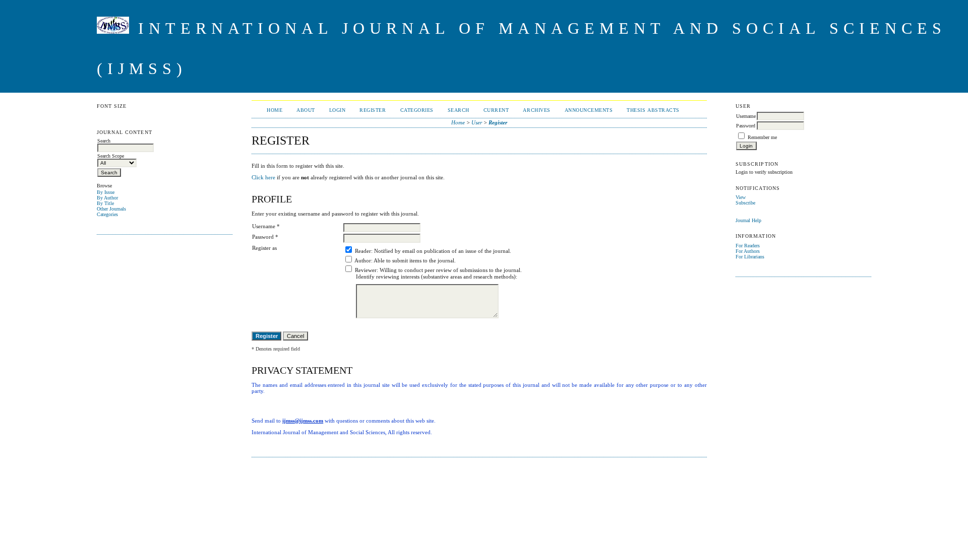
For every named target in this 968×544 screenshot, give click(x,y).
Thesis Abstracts (653, 110)
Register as (264, 248)
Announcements (589, 110)
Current (496, 110)
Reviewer (366, 270)
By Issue (105, 192)
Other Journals (111, 209)
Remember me (762, 137)
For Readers (748, 245)
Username (746, 116)
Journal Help (748, 220)
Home (274, 110)
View (741, 197)
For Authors (748, 251)
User (476, 122)
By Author (107, 197)
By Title (105, 203)
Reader (363, 251)
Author (362, 260)
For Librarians (750, 256)
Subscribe (745, 203)
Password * (265, 237)
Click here (263, 177)
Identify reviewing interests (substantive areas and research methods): (436, 277)
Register (372, 110)
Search (458, 110)
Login (337, 110)
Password (745, 125)
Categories (107, 214)
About (305, 110)
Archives (536, 110)
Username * (266, 226)
